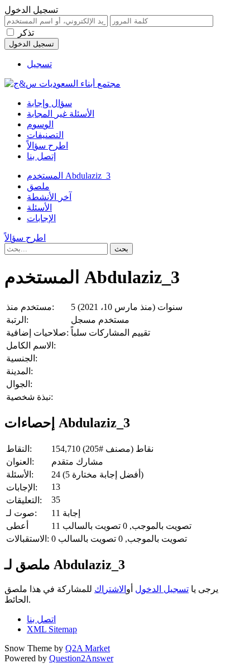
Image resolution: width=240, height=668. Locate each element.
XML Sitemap (52, 629)
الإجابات (41, 218)
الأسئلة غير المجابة (60, 113)
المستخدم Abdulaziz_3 (69, 175)
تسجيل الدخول (162, 589)
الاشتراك (110, 589)
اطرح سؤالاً (47, 145)
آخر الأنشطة (49, 197)
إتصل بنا (41, 156)
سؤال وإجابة (49, 103)
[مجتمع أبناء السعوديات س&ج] (62, 83)
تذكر (26, 32)
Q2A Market (87, 648)
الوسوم (40, 124)
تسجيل (39, 64)
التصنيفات (45, 135)
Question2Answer (81, 658)
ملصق (38, 186)
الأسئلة (39, 207)
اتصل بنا (41, 619)
